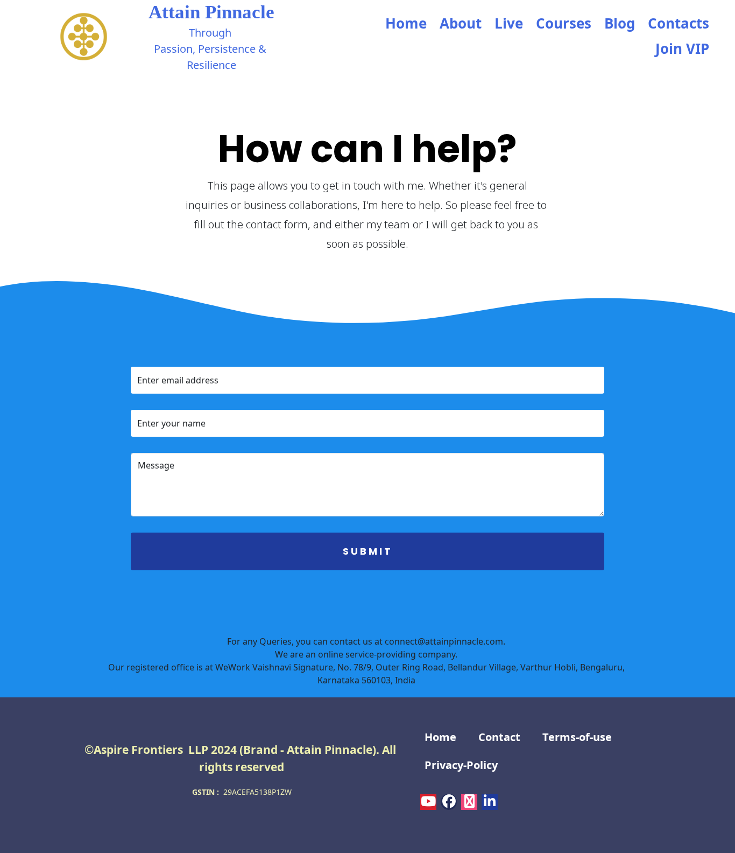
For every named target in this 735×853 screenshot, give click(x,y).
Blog (619, 23)
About (461, 23)
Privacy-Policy (461, 765)
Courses (563, 23)
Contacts (678, 23)
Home (406, 23)
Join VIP (682, 48)
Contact (499, 737)
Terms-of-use (577, 737)
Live (508, 23)
